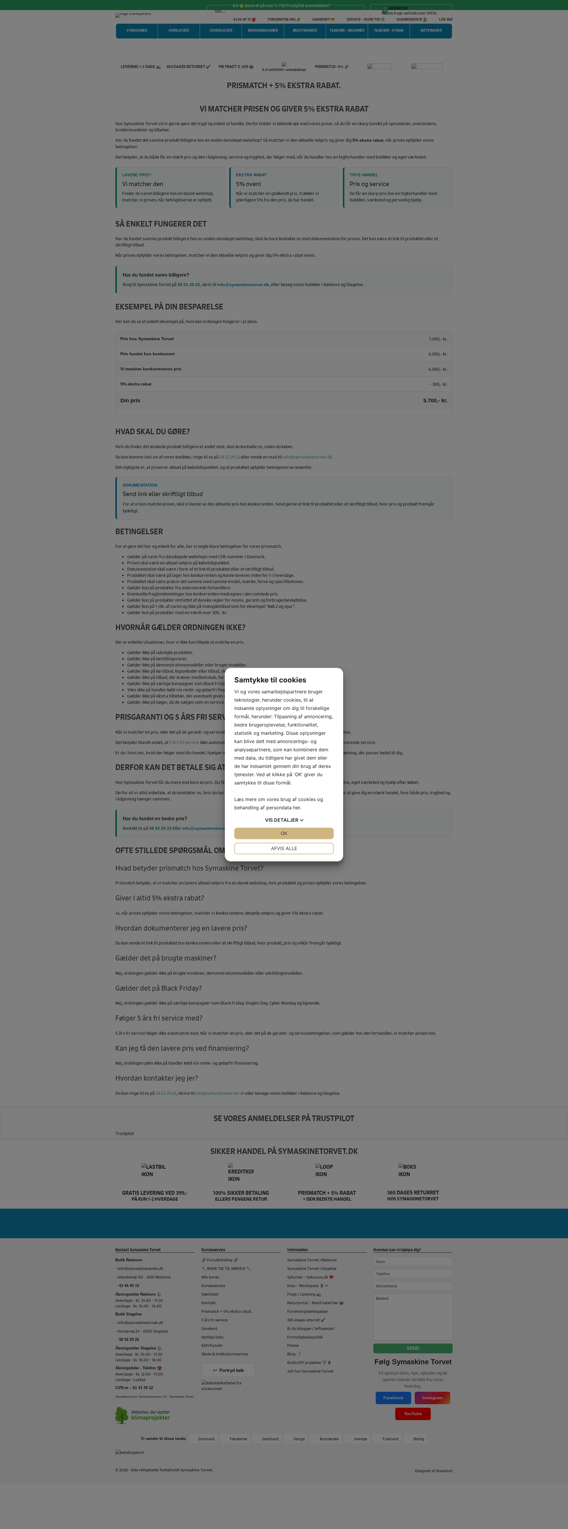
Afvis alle (284, 848)
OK (284, 833)
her (296, 807)
